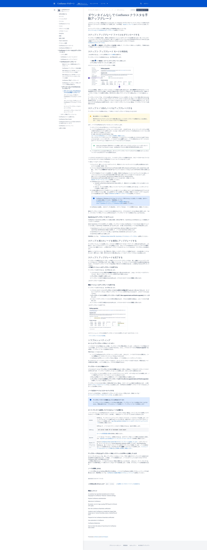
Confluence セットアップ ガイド (69, 59)
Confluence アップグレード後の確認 (71, 68)
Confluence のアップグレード (68, 61)
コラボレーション (63, 31)
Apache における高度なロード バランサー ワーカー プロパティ (116, 438)
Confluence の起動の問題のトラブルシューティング (120, 472)
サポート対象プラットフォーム (68, 114)
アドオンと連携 (63, 43)
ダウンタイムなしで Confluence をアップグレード (101, 30)
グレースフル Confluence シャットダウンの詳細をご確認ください (108, 135)
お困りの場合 (62, 128)
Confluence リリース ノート (66, 125)
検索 (141, 3)
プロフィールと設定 (64, 28)
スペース (61, 16)
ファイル (61, 21)
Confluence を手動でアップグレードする (119, 193)
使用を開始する (63, 14)
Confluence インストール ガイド (69, 57)
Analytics (61, 33)
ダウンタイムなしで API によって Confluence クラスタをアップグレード (72, 102)
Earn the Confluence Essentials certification (99, 508)
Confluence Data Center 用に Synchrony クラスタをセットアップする (119, 236)
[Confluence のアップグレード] (114, 10)
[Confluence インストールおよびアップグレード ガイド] (110, 10)
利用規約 (125, 545)
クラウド (133, 10)
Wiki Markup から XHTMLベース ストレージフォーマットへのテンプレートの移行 (71, 76)
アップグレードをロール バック (98, 384)
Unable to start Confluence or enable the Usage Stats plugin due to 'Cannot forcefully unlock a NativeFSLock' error (102, 513)
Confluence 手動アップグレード (70, 80)
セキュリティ (133, 545)
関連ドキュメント (82, 3)
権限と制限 (62, 38)
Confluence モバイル (64, 23)
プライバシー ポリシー (115, 545)
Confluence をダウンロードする (96, 42)
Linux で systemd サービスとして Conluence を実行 (109, 203)
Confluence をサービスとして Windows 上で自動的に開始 (111, 201)
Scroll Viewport (104, 536)
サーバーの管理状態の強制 (103, 433)
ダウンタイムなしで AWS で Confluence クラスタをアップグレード (72, 96)
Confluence (96, 536)
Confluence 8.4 (65, 9)
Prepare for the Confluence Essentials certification (101, 517)
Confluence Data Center (65, 119)
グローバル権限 (111, 54)
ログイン (146, 3)
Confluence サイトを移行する (66, 116)
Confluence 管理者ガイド (65, 48)
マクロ (60, 26)
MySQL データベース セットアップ (100, 179)
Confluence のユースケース (66, 45)
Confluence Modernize (94, 523)
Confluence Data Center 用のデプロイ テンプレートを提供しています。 (120, 441)
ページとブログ (63, 19)
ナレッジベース (94, 3)
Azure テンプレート (128, 24)
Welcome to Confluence (94, 501)
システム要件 (64, 54)
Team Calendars (63, 40)
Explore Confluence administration (97, 498)
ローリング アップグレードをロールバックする (100, 395)
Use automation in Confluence (96, 520)
